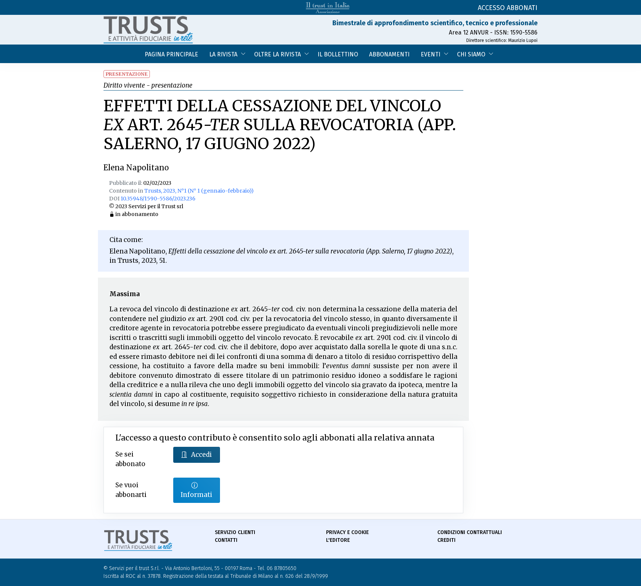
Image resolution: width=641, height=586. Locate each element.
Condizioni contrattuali (469, 532)
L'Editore (338, 540)
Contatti (226, 540)
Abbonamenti (389, 54)
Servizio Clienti (235, 532)
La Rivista (223, 54)
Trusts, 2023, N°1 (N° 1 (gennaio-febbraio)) (199, 190)
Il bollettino (338, 54)
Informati (196, 495)
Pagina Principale (171, 54)
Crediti (446, 540)
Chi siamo (471, 54)
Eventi (430, 54)
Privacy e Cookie (347, 532)
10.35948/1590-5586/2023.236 (158, 198)
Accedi (201, 455)
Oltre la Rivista (277, 54)
